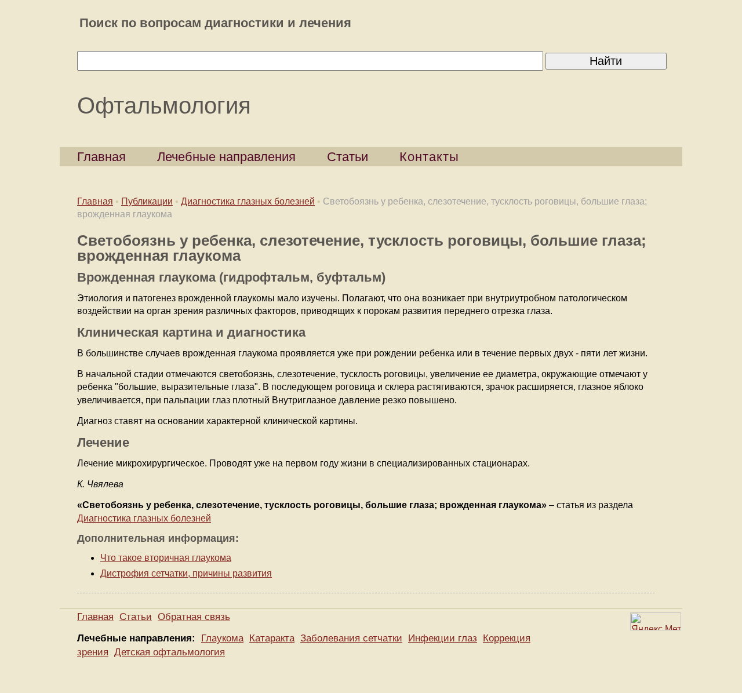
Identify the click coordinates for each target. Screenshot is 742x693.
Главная (101, 156)
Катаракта (271, 638)
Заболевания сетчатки (351, 638)
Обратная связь (194, 616)
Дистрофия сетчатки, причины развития (186, 573)
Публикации (147, 201)
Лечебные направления (226, 156)
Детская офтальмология (169, 652)
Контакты (429, 156)
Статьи (347, 156)
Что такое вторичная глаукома (165, 558)
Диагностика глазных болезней (248, 201)
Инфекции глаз (442, 638)
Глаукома (222, 638)
